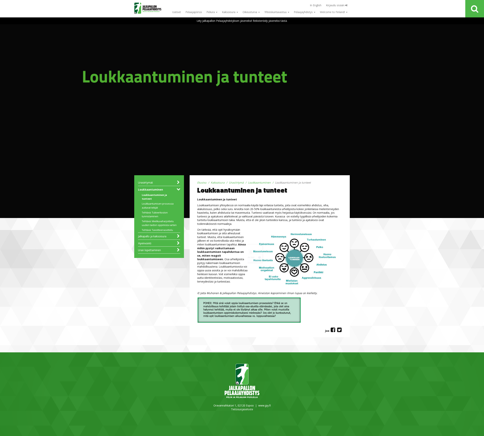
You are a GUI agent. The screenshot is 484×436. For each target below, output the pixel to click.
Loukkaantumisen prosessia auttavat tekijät (158, 205)
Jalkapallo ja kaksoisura (152, 236)
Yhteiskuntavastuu (275, 12)
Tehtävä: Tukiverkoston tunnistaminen (155, 214)
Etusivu (201, 182)
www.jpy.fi (264, 405)
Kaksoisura (229, 12)
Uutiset (176, 12)
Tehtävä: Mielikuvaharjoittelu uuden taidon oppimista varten (159, 223)
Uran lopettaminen (149, 250)
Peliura (211, 12)
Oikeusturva (250, 12)
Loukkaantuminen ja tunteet (154, 196)
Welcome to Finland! (333, 12)
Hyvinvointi (144, 243)
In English (315, 5)
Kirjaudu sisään (335, 5)
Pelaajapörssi (193, 12)
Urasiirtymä (236, 182)
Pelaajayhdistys (303, 12)
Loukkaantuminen (150, 189)
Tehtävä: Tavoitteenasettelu (157, 230)
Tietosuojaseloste (242, 409)
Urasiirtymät (145, 182)
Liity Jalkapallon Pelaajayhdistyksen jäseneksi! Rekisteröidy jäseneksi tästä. (242, 21)
